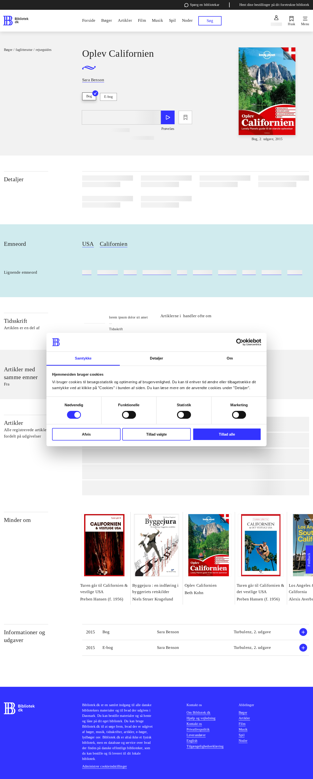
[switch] (129, 415)
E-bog (108, 97)
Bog (89, 96)
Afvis (86, 434)
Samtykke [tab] (83, 358)
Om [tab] (230, 358)
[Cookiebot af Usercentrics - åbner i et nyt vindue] (239, 342)
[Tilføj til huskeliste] (185, 117)
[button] (195, 632)
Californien (113, 244)
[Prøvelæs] (168, 117)
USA (88, 244)
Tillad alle (227, 434)
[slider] (267, 94)
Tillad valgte (156, 434)
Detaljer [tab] (156, 358)
